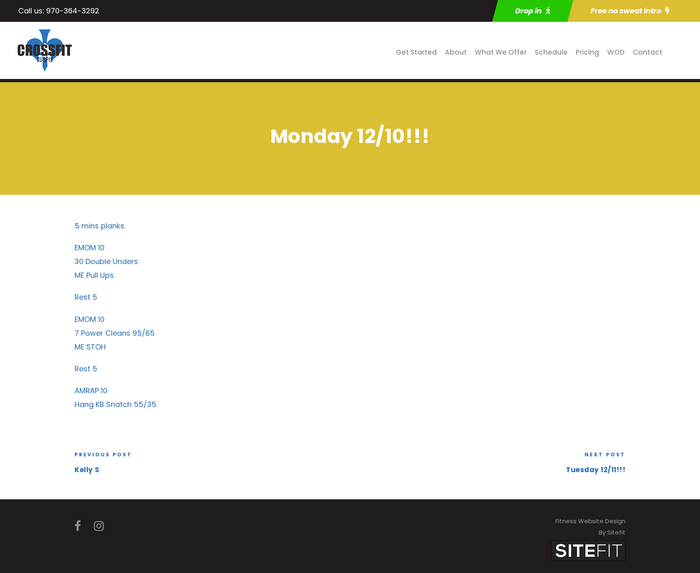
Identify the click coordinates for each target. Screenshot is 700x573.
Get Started (416, 52)
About (456, 52)
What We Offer (501, 52)
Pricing (587, 52)
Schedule (551, 52)
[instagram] (99, 526)
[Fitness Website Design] (588, 550)
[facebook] (78, 526)
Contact (647, 52)
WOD (616, 52)
